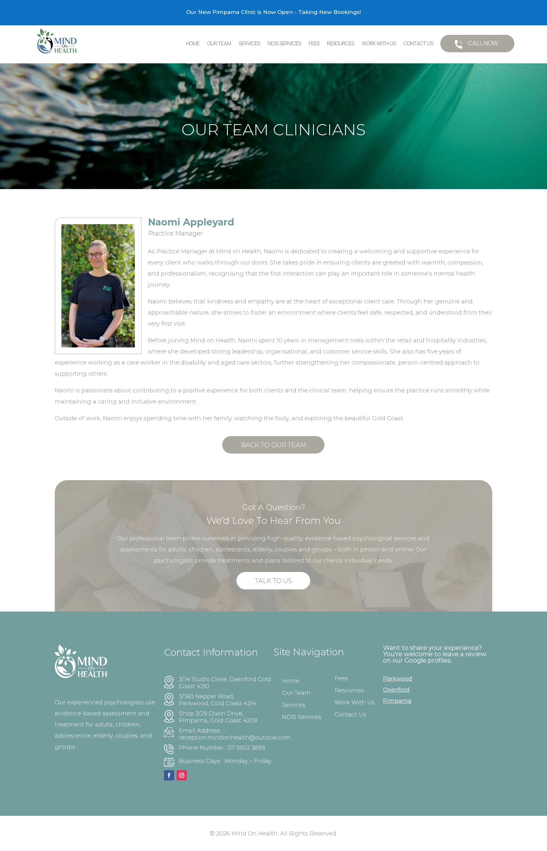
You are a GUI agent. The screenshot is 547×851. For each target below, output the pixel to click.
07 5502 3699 (246, 747)
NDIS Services (301, 717)
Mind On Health (254, 833)
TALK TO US (273, 581)
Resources (340, 43)
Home (193, 43)
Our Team (219, 43)
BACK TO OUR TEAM (273, 445)
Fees (314, 43)
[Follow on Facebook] (169, 775)
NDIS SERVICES (284, 43)
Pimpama (397, 700)
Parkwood (397, 678)
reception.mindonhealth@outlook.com (235, 737)
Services (249, 43)
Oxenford (396, 689)
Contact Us (418, 43)
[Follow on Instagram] (182, 775)
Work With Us (379, 43)
